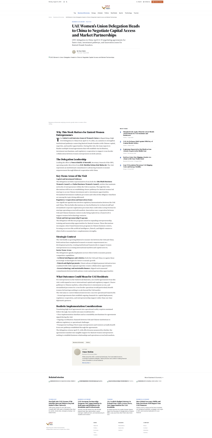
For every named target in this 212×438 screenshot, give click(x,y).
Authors (120, 430)
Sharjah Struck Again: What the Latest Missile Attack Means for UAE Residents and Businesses (138, 133)
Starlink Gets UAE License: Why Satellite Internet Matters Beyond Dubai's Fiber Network (61, 403)
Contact (145, 428)
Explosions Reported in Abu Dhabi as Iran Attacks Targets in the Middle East (137, 150)
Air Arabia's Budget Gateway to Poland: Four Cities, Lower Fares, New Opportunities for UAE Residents (119, 404)
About (144, 425)
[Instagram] (64, 2)
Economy (96, 430)
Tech (95, 432)
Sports (121, 13)
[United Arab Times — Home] (106, 7)
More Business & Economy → (154, 377)
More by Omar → (86, 362)
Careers (145, 432)
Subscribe (121, 428)
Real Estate (114, 13)
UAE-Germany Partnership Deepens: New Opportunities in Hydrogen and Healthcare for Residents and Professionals (89, 404)
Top (75, 13)
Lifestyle (100, 13)
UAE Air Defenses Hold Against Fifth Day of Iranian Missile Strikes (138, 142)
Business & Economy (84, 13)
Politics (107, 13)
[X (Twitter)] (66, 2)
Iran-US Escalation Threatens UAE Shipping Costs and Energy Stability (137, 166)
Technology (128, 13)
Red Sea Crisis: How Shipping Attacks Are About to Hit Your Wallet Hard (137, 158)
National (96, 425)
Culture (95, 435)
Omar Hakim (82, 51)
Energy (94, 13)
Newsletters (121, 425)
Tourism (136, 13)
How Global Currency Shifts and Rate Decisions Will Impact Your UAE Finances (148, 403)
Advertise (145, 430)
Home (50, 17)
